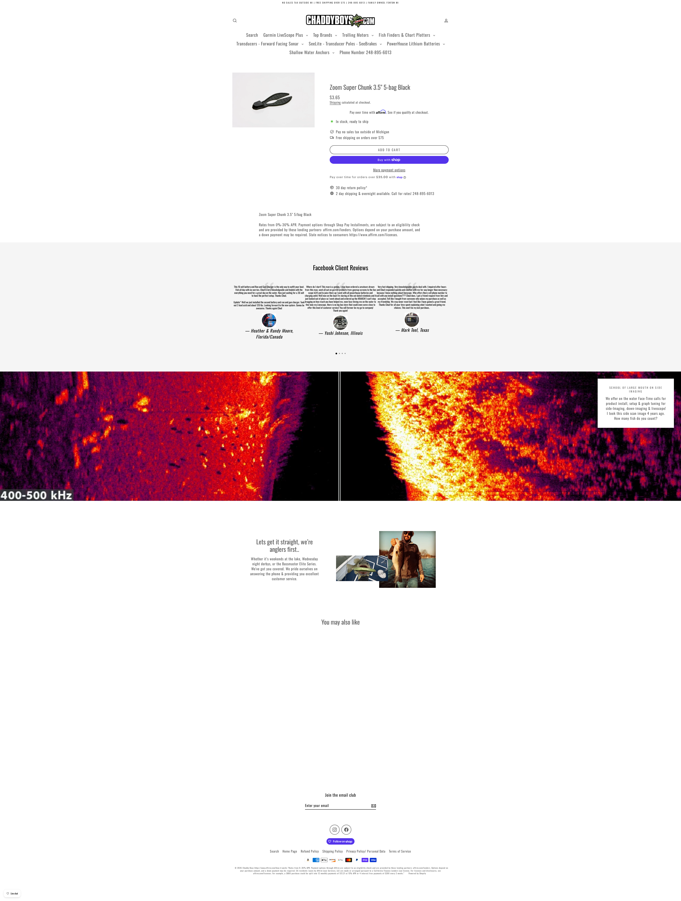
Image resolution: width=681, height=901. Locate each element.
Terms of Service (400, 851)
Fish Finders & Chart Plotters (405, 35)
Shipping (335, 102)
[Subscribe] (373, 805)
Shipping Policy (332, 851)
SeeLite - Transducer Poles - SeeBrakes (343, 43)
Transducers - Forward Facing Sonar (268, 43)
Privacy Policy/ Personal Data (365, 851)
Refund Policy (310, 851)
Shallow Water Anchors (310, 52)
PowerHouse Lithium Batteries (414, 43)
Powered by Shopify (417, 873)
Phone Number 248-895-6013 (366, 52)
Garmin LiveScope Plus (283, 35)
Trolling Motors (356, 35)
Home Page (290, 851)
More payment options (389, 169)
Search (252, 35)
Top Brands (323, 35)
